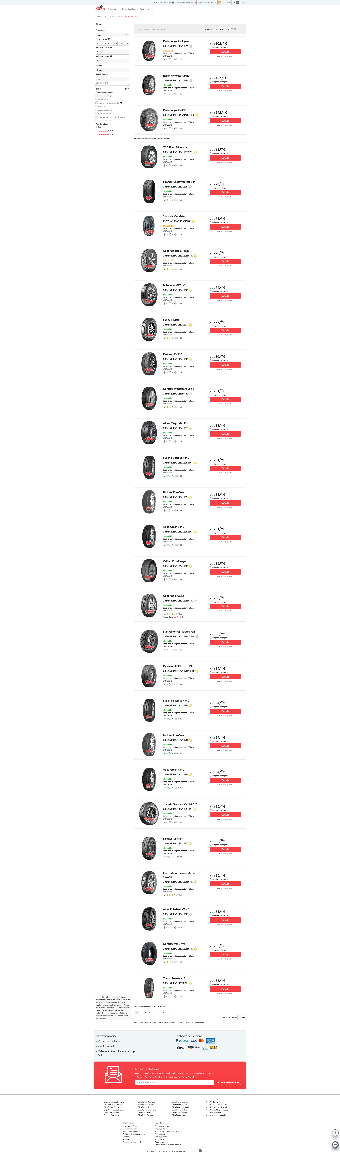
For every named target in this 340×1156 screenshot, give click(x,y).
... (158, 1013)
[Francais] (219, 2)
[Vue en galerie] (235, 29)
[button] (335, 1132)
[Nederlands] (222, 2)
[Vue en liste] (232, 29)
